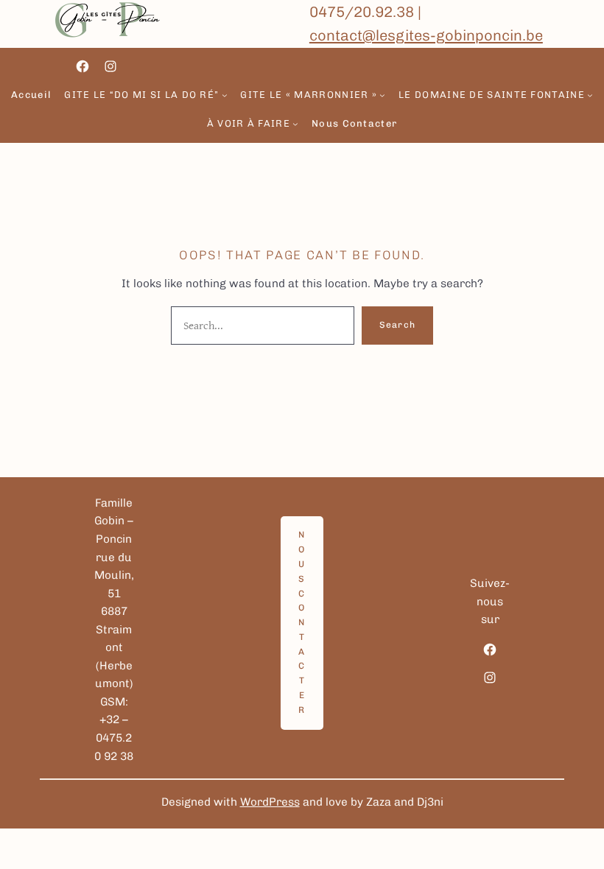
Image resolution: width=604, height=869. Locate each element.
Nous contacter (301, 622)
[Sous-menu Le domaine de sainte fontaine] (590, 95)
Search (397, 325)
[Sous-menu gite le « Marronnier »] (382, 95)
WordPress (270, 802)
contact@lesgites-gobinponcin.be (426, 35)
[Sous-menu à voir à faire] (295, 124)
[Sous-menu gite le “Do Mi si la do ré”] (225, 95)
